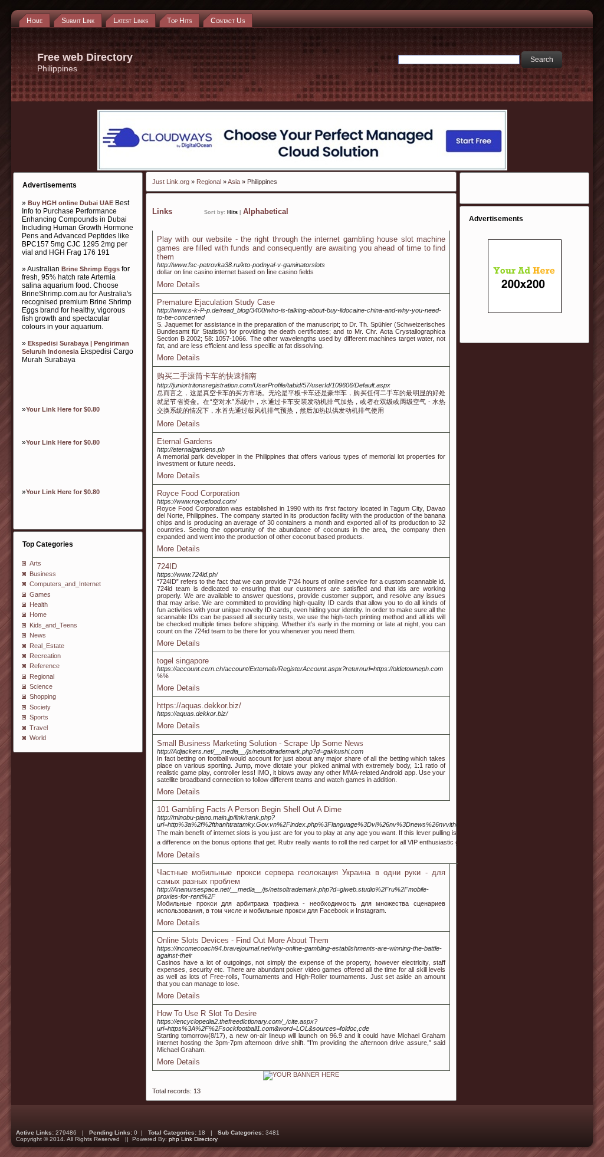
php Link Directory (193, 1139)
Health (38, 604)
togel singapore (183, 660)
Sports (38, 717)
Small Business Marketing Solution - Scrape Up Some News (260, 743)
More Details (178, 284)
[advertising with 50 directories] (301, 1074)
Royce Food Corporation (198, 493)
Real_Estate (46, 645)
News (37, 635)
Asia (234, 181)
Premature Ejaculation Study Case (216, 302)
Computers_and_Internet (65, 583)
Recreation (45, 655)
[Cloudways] (302, 168)
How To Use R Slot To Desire (207, 1013)
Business (42, 573)
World (37, 737)
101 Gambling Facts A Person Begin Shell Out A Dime (249, 809)
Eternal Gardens (184, 441)
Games (40, 594)
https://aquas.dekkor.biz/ (199, 705)
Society (40, 707)
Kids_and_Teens (53, 625)
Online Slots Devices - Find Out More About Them (243, 940)
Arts (35, 563)
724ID (167, 566)
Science (40, 686)
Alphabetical (265, 211)
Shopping (42, 696)
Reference (44, 665)
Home (38, 614)
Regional (41, 676)
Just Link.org (170, 181)
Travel (38, 727)
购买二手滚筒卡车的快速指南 (207, 376)
